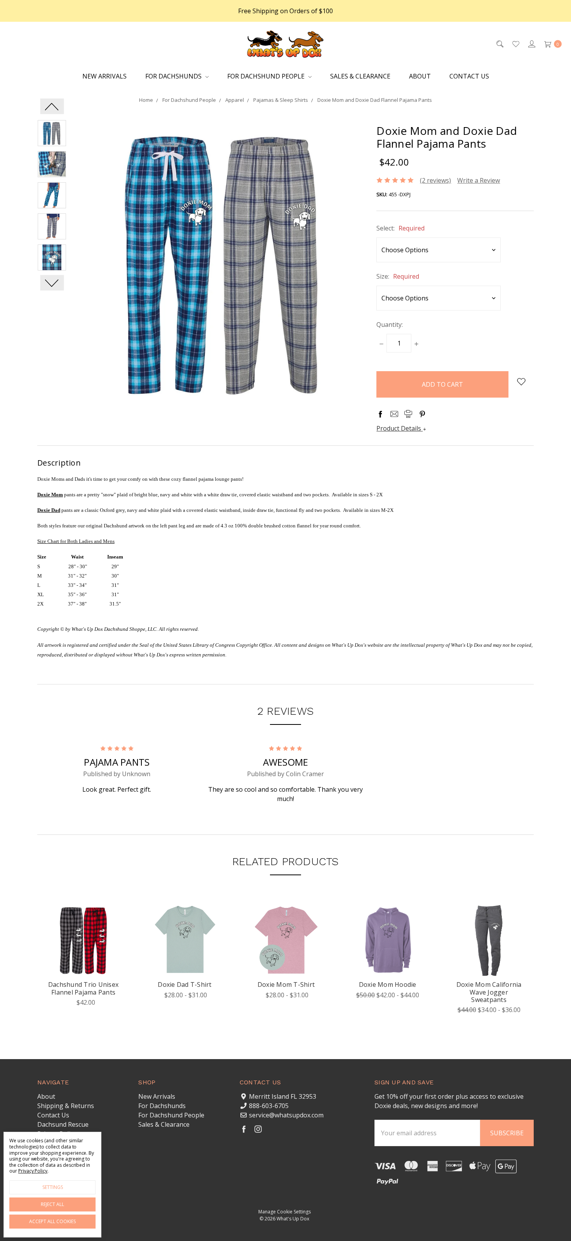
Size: (397, 276)
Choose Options (83, 964)
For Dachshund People (266, 76)
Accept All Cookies (52, 1221)
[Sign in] (531, 43)
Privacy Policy (32, 1171)
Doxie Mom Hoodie (387, 984)
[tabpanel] (83, 961)
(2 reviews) (435, 180)
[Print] (408, 414)
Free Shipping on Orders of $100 (285, 11)
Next (52, 282)
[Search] (499, 43)
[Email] (394, 414)
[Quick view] (107, 916)
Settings (52, 1187)
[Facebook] (380, 414)
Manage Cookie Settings (284, 1211)
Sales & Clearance (360, 76)
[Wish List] (515, 43)
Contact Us (469, 76)
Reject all (52, 1204)
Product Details (399, 428)
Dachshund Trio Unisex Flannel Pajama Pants (83, 988)
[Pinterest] (422, 414)
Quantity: (389, 324)
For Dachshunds (174, 76)
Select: (400, 228)
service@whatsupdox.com (286, 1115)
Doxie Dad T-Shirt (184, 984)
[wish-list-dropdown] (521, 381)
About (420, 76)
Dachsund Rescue (63, 1124)
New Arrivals (104, 76)
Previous (52, 106)
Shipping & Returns (65, 1105)
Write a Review (478, 180)
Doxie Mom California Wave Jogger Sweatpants (489, 992)
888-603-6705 (269, 1105)
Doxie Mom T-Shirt (286, 984)
